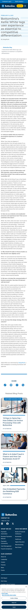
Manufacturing (19, 544)
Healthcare (18, 539)
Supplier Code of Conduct (8, 584)
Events (3, 570)
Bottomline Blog (7, 47)
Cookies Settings (14, 598)
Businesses (18, 536)
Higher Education (20, 542)
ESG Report (4, 578)
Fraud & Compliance (6, 549)
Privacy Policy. (5, 593)
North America (19, 1)
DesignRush (21, 362)
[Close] (26, 586)
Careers (3, 562)
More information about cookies (9, 595)
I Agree (14, 607)
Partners (3, 565)
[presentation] (25, 6)
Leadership (4, 559)
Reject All (14, 602)
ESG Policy (4, 581)
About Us (3, 556)
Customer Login (6, 1)
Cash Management (6, 546)
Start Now (20, 6)
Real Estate (18, 547)
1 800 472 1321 (5, 521)
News (2, 567)
